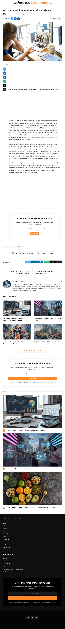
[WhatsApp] (4, 81)
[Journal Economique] (33, 2)
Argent (5, 528)
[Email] (4, 85)
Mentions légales (7, 571)
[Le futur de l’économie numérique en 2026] (48, 308)
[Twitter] (4, 69)
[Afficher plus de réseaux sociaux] (21, 18)
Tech (4, 544)
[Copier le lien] (4, 89)
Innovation (6, 539)
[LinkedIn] (4, 77)
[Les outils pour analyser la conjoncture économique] (17, 308)
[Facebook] (4, 73)
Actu (4, 526)
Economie (5, 534)
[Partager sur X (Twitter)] (11, 18)
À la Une (5, 523)
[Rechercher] (60, 3)
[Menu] (5, 3)
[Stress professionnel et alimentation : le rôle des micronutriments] (32, 488)
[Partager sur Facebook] (15, 18)
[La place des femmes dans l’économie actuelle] (17, 332)
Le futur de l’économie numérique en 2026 (48, 319)
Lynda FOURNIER (11, 14)
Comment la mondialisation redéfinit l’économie (47, 343)
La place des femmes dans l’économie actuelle (13, 343)
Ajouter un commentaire (32, 350)
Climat (4, 531)
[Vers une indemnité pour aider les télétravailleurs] (32, 41)
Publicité (5, 561)
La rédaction (6, 563)
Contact (5, 566)
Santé (4, 542)
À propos (5, 558)
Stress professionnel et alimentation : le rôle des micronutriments (31, 507)
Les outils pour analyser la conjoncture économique (13, 319)
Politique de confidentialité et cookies (13, 569)
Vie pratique (6, 547)
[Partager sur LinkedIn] (18, 18)
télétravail (20, 247)
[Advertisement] (36, 76)
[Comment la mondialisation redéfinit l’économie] (48, 332)
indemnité (12, 247)
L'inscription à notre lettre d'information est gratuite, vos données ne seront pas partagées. (32, 382)
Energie (5, 536)
